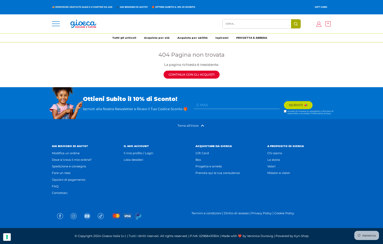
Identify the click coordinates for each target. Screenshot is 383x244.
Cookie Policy (284, 213)
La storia (273, 160)
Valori (271, 166)
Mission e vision (278, 173)
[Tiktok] (101, 216)
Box (198, 160)
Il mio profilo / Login (138, 153)
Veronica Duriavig (260, 236)
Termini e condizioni (206, 213)
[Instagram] (73, 216)
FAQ (55, 186)
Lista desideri (133, 160)
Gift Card (321, 7)
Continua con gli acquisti (192, 74)
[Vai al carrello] (327, 23)
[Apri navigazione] (56, 23)
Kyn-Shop (301, 236)
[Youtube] (87, 216)
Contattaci (59, 193)
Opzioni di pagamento (68, 180)
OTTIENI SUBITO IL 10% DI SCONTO (175, 7)
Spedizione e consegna (69, 166)
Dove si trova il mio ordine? (72, 160)
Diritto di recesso (236, 213)
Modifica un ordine (66, 153)
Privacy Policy (261, 213)
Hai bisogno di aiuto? (134, 7)
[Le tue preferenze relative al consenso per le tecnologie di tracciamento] (7, 237)
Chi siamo (274, 153)
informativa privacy (321, 113)
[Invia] (296, 23)
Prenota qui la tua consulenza (217, 173)
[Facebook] (60, 216)
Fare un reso (61, 173)
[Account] (313, 23)
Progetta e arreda (208, 166)
